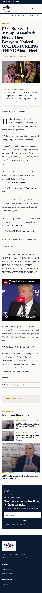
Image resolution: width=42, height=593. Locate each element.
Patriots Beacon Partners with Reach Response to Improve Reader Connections (26, 16)
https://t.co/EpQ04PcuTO (13, 182)
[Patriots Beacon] (8, 8)
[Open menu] (38, 8)
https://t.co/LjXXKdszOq (13, 225)
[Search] (32, 8)
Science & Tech (22, 421)
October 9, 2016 (26, 231)
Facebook (7, 111)
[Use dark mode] (37, 2)
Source (5, 377)
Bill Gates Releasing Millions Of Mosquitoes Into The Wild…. (28, 426)
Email (13, 111)
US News (5, 23)
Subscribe (23, 520)
